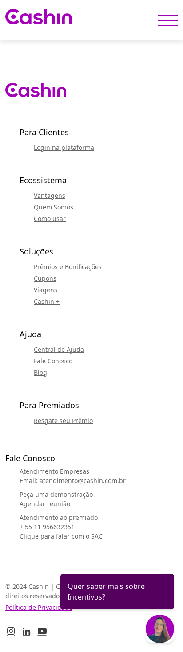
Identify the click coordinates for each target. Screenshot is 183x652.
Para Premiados (49, 405)
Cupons (45, 278)
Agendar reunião (45, 503)
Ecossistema (43, 180)
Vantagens (49, 195)
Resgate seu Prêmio (63, 420)
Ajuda (30, 334)
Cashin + (47, 301)
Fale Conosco (53, 361)
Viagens (45, 290)
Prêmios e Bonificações (68, 266)
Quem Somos (53, 207)
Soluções (36, 251)
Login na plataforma (64, 147)
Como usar (50, 218)
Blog (40, 372)
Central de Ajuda (59, 349)
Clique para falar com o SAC (61, 536)
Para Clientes (44, 132)
